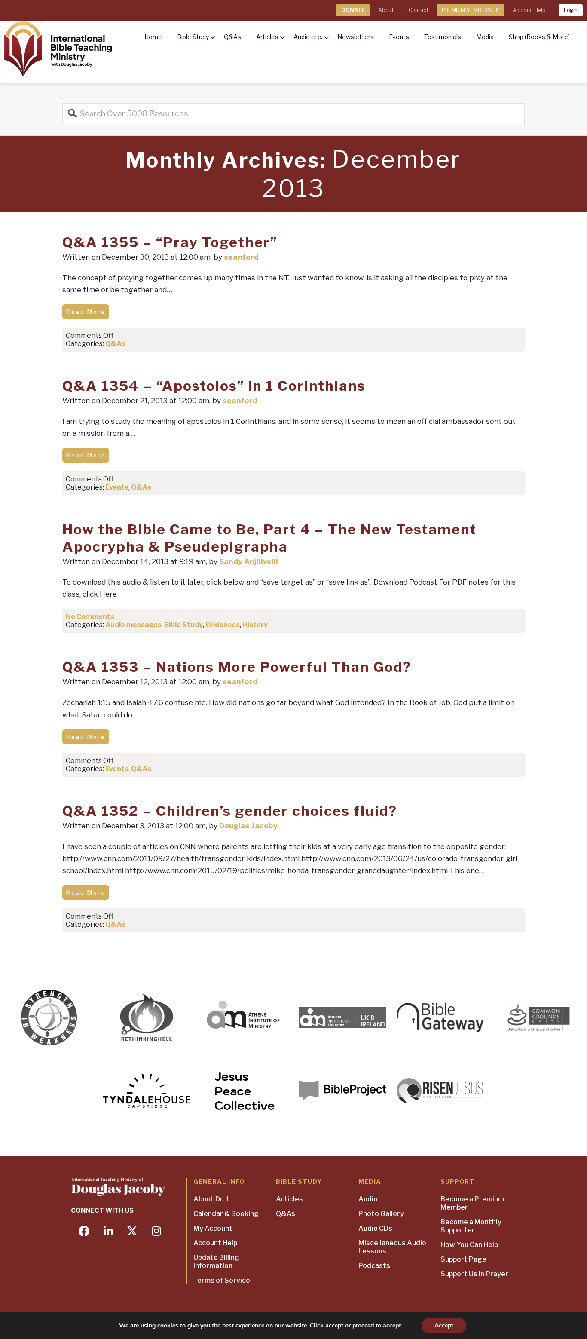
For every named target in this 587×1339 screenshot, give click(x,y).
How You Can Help (469, 1245)
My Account (212, 1228)
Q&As (115, 344)
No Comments (90, 617)
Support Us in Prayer (474, 1274)
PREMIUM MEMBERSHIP (470, 10)
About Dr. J (211, 1199)
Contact (418, 10)
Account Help (529, 10)
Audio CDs (375, 1228)
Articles (289, 1199)
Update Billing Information (216, 1261)
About (386, 10)
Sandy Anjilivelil (248, 561)
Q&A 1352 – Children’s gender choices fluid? (229, 811)
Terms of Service (221, 1280)
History (255, 625)
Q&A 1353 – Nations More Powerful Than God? (236, 667)
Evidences (222, 625)
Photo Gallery (381, 1214)
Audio (368, 1199)
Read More (85, 311)
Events (116, 487)
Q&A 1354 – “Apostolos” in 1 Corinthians (214, 385)
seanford (241, 257)
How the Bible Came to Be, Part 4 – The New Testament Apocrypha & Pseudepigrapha (269, 538)
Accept (443, 1325)
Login (571, 10)
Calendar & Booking (226, 1214)
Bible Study (183, 625)
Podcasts (374, 1266)
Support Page (463, 1259)
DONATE (353, 10)
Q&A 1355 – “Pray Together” (169, 242)
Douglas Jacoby (248, 825)
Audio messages (133, 625)
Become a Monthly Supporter (470, 1226)
